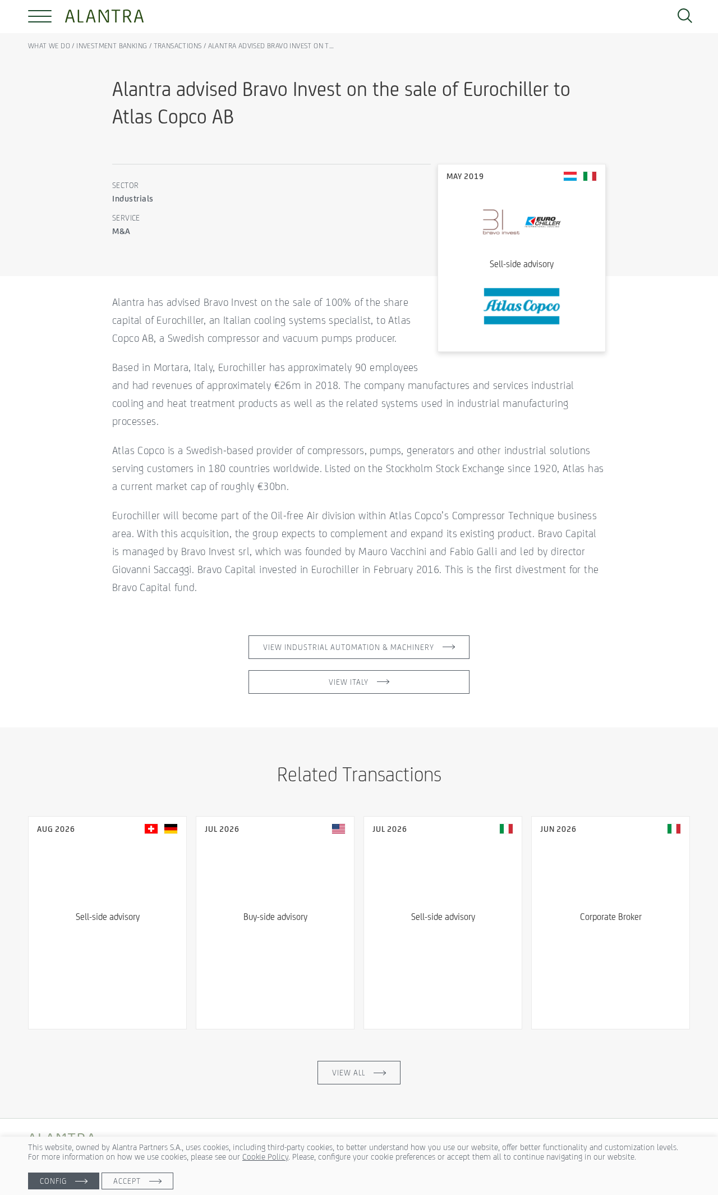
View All (348, 1072)
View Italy (349, 681)
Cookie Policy (265, 1156)
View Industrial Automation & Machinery (348, 647)
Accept (127, 1180)
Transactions (178, 46)
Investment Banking (111, 46)
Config (53, 1180)
